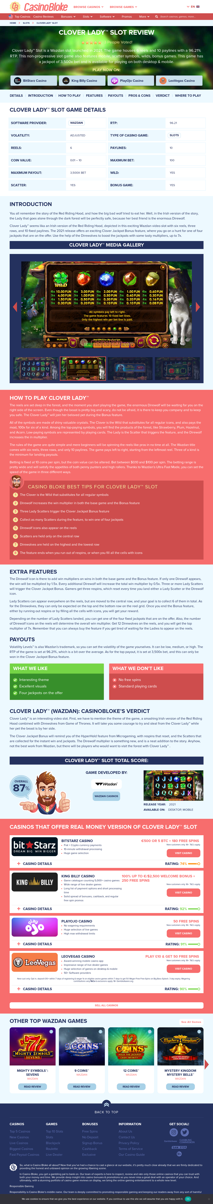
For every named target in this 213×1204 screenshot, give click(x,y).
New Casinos (19, 1137)
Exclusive (89, 1155)
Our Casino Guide (132, 1155)
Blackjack (53, 1143)
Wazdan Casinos (106, 796)
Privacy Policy (129, 1143)
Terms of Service (131, 1149)
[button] (15, 306)
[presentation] (207, 1064)
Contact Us (127, 1137)
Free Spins (90, 1131)
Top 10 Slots (54, 1131)
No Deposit (90, 1137)
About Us (125, 1131)
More (142, 16)
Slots (86, 16)
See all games (191, 1022)
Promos (127, 16)
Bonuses (66, 16)
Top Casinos (22, 16)
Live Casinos (19, 1143)
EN (193, 6)
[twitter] (185, 1132)
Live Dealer (54, 1155)
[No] (209, 1199)
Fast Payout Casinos (24, 1155)
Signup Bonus (92, 1143)
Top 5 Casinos (20, 1131)
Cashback (89, 1149)
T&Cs (92, 981)
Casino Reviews (43, 16)
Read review (32, 1086)
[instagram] (174, 1132)
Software (105, 16)
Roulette (52, 1149)
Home (13, 23)
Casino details (37, 864)
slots (26, 23)
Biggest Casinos (21, 1149)
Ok (188, 1199)
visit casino (183, 853)
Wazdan (76, 122)
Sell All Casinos (106, 1005)
